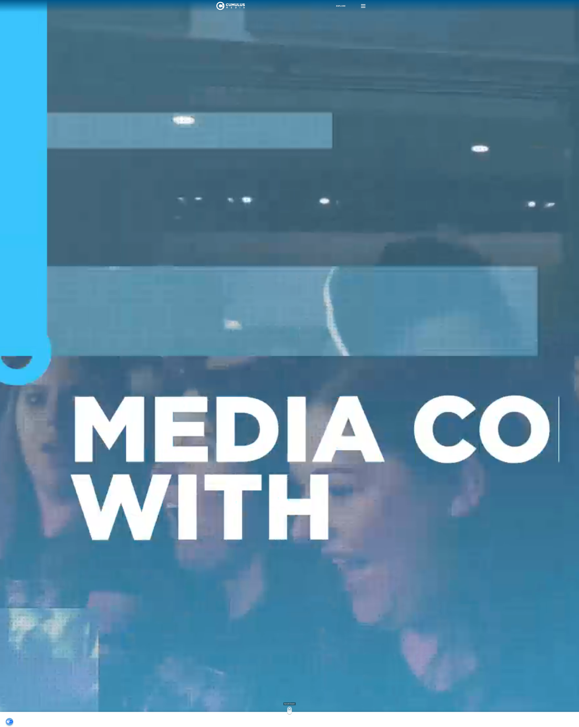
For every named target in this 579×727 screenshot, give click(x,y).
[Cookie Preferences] (9, 721)
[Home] (257, 6)
